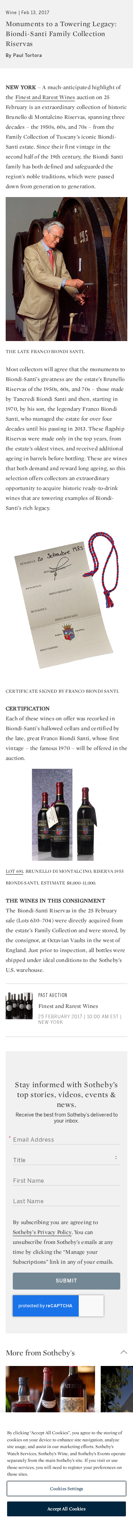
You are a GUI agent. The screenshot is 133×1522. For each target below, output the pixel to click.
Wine (11, 12)
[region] (66, 1467)
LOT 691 (14, 871)
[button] (69, 1352)
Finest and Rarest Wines (45, 97)
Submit (66, 1281)
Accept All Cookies (66, 1509)
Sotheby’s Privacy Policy (42, 1232)
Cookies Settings (66, 1489)
